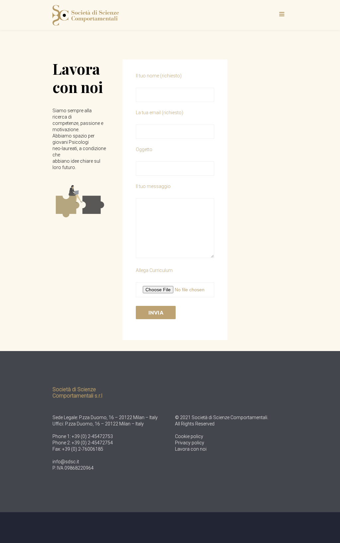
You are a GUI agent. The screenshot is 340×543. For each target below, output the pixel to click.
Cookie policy (189, 436)
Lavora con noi (191, 449)
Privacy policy (189, 442)
